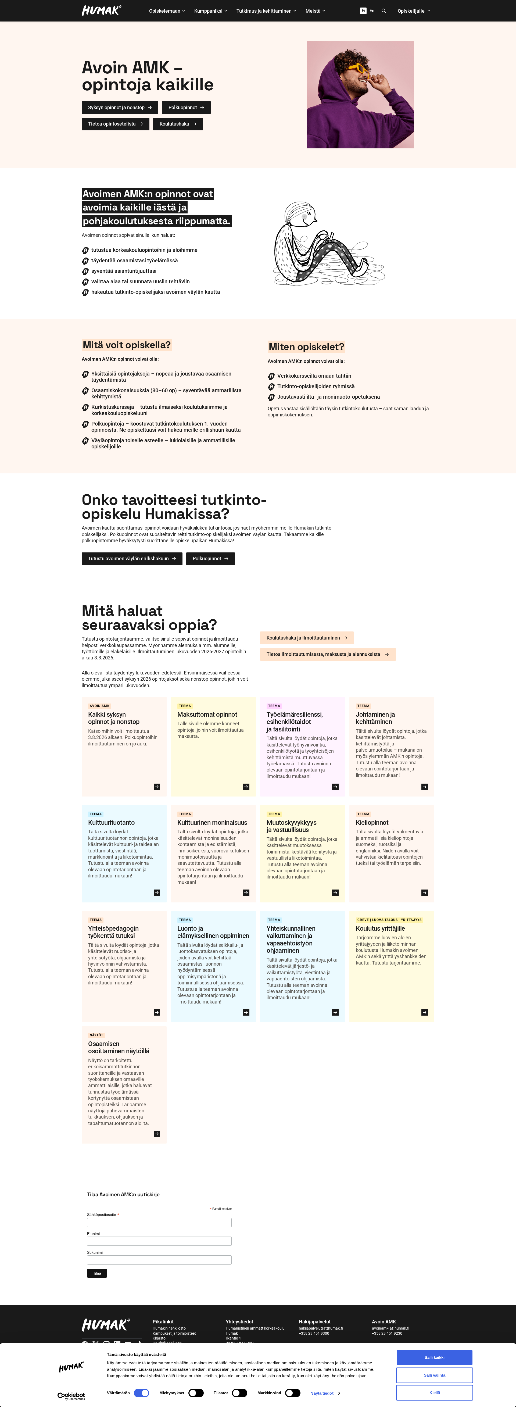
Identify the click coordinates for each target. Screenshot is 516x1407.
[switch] (196, 1393)
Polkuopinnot (183, 107)
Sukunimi (95, 1252)
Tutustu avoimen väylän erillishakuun (128, 558)
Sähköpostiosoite (103, 1214)
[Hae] (383, 10)
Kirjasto (159, 1338)
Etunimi (93, 1233)
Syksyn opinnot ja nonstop (116, 107)
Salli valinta (434, 1375)
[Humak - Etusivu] (101, 10)
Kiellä (434, 1392)
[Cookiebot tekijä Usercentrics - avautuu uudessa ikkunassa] (71, 1396)
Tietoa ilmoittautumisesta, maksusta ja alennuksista (323, 654)
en (372, 10)
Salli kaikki (435, 1357)
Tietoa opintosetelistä (112, 124)
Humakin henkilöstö (169, 1328)
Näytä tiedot (321, 1393)
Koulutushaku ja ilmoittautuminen (303, 638)
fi (363, 10)
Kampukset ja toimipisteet (174, 1333)
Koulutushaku (174, 124)
